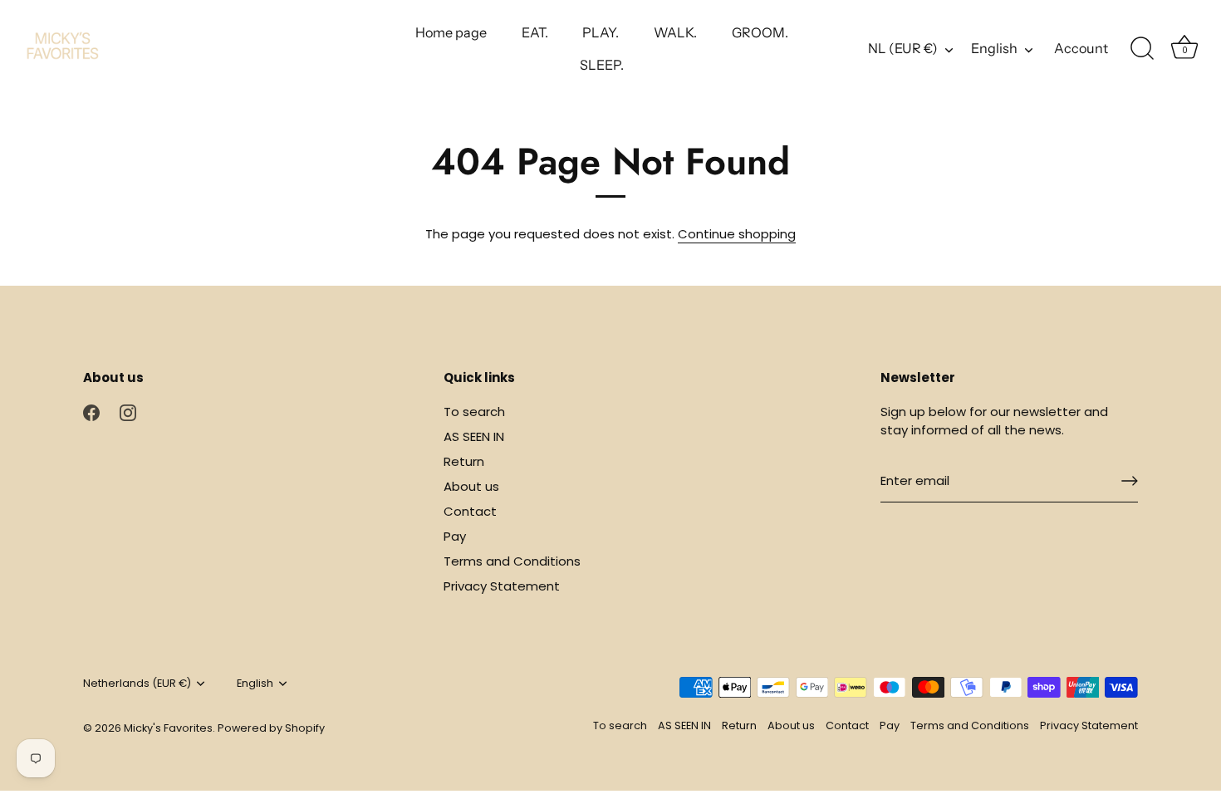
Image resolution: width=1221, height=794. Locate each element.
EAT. (535, 32)
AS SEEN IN (474, 436)
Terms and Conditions (512, 561)
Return (464, 461)
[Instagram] (128, 411)
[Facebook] (91, 411)
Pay (455, 536)
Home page (451, 32)
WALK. (675, 32)
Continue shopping (737, 234)
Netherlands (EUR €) (137, 683)
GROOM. (760, 32)
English (994, 48)
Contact (470, 511)
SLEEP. (602, 64)
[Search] (1142, 49)
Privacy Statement (502, 586)
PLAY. (600, 32)
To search (474, 411)
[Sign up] (1129, 481)
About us (471, 486)
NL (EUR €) (903, 48)
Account (1081, 48)
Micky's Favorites (168, 728)
